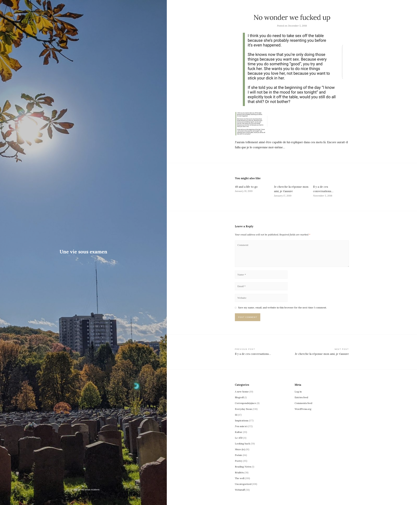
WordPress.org (303, 409)
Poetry (238, 460)
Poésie (238, 455)
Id (236, 414)
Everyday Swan (243, 409)
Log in (298, 391)
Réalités (239, 472)
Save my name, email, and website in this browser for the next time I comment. (282, 307)
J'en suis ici (241, 426)
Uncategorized (243, 484)
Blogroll (239, 397)
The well (239, 478)
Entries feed (301, 397)
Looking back (242, 443)
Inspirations (241, 420)
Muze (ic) (240, 449)
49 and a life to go (246, 186)
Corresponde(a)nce (245, 403)
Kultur (238, 432)
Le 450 (238, 437)
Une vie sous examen (83, 252)
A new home (242, 391)
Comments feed (303, 403)
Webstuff (240, 489)
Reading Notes (243, 466)
